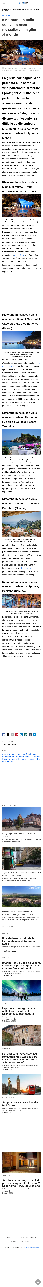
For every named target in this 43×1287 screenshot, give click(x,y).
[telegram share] (34, 734)
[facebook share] (3, 734)
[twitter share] (8, 734)
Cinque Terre (25, 568)
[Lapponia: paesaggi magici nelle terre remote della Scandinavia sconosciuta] (21, 990)
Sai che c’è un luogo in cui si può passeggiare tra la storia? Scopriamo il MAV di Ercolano (21, 1183)
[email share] (12, 734)
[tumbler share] (30, 734)
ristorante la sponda (23, 757)
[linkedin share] (21, 734)
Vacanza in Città (8, 1097)
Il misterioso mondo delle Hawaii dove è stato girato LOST (18, 941)
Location (5, 933)
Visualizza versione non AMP (31, 1247)
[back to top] (38, 1282)
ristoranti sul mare (27, 759)
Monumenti (6, 1048)
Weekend (6, 15)
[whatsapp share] (25, 734)
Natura (5, 1003)
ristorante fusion (8, 757)
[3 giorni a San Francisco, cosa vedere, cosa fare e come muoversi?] (21, 858)
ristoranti (15, 759)
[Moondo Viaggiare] (23, 3)
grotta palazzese (8, 754)
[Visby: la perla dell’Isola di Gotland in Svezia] (21, 819)
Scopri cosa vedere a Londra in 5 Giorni (20, 1104)
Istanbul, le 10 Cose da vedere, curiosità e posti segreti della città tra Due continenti (21, 965)
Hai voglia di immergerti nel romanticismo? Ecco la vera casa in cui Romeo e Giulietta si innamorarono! (20, 1058)
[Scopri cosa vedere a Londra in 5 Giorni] (21, 1084)
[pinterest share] (16, 734)
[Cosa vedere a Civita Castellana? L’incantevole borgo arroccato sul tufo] (21, 897)
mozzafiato (19, 255)
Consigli (5, 957)
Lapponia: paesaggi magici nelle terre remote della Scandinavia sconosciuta (19, 1011)
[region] (21, 293)
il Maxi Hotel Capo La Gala (26, 754)
